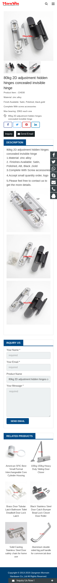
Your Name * (13, 350)
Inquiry (8, 134)
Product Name (14, 374)
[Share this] (8, 125)
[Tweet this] (17, 125)
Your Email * (13, 362)
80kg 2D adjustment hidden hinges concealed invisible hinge (25, 116)
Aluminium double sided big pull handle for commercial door (41, 550)
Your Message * (15, 385)
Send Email (26, 134)
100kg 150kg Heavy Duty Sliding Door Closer (41, 469)
